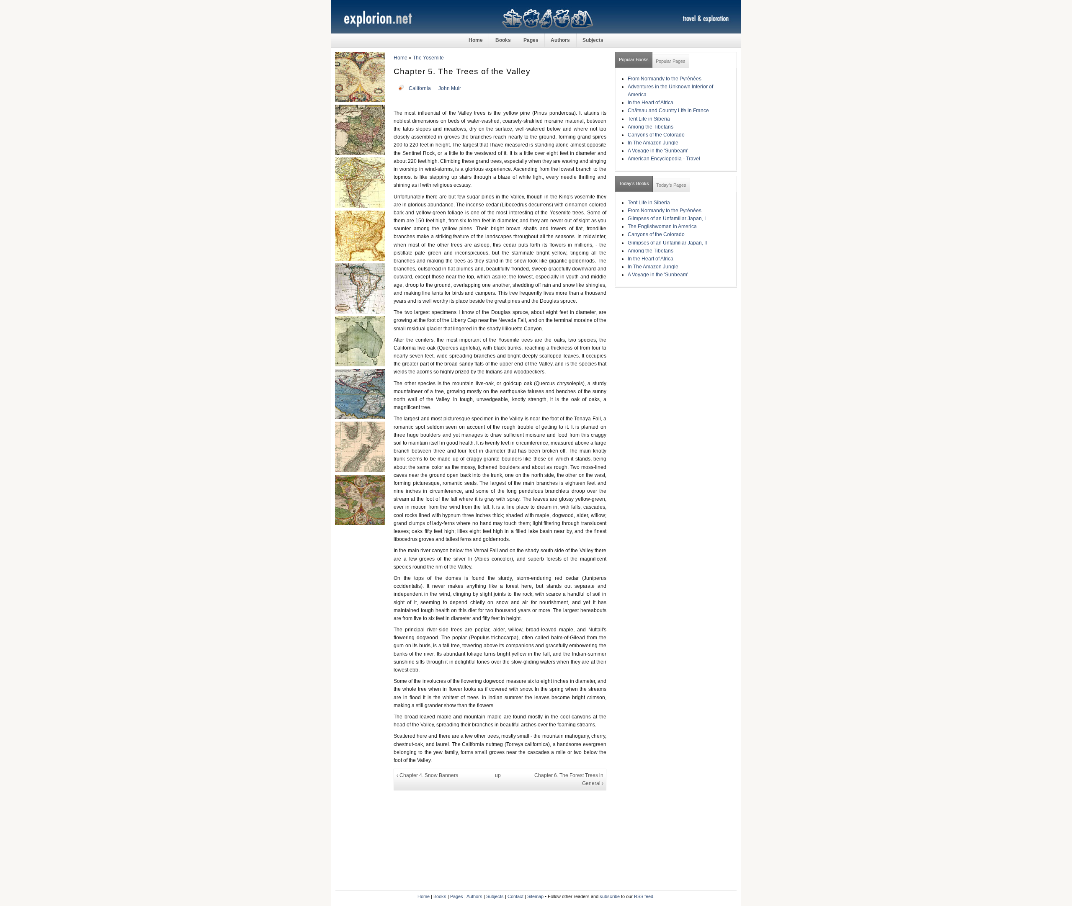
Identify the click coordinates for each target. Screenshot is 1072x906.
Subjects (592, 40)
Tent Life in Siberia (649, 119)
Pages (531, 40)
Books (503, 40)
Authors (560, 40)
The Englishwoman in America (662, 226)
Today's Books (634, 183)
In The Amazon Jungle (653, 143)
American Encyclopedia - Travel (664, 159)
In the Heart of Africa (650, 103)
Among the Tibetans (650, 127)
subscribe (610, 896)
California (420, 88)
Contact (515, 896)
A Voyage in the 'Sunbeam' (658, 151)
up (498, 775)
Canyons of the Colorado (656, 135)
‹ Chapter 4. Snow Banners (427, 775)
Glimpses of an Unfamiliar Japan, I (667, 218)
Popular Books (634, 59)
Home (476, 40)
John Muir (449, 88)
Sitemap (535, 896)
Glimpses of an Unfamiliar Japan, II (667, 243)
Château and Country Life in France (668, 110)
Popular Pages (670, 61)
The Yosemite (428, 58)
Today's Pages (671, 185)
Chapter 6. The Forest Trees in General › (568, 779)
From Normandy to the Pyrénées (664, 79)
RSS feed (643, 896)
